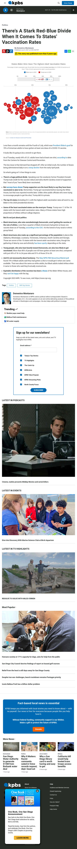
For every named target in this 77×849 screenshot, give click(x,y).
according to (62, 157)
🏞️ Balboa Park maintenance (15, 317)
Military (60, 754)
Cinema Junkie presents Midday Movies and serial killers (25, 482)
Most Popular (8, 607)
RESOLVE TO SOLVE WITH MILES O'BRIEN (18, 598)
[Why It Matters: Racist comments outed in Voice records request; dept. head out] (29, 746)
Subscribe (38, 390)
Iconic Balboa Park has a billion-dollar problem (21, 684)
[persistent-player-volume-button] (11, 10)
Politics (5, 25)
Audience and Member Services (59, 787)
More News (8, 739)
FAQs (51, 798)
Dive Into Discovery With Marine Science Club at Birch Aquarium (28, 540)
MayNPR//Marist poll (54, 258)
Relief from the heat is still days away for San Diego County (26, 670)
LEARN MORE (23, 837)
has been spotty (40, 243)
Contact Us (53, 795)
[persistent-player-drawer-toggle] (74, 10)
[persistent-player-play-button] (5, 10)
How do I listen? (55, 802)
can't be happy (13, 273)
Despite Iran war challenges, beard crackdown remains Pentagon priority (31, 677)
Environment (6, 754)
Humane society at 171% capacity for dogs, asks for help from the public (31, 657)
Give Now (68, 3)
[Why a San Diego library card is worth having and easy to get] (48, 746)
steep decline (34, 168)
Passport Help (54, 805)
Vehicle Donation (30, 844)
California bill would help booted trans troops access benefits (64, 761)
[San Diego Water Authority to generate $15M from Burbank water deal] (11, 746)
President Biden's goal (61, 145)
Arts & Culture (43, 754)
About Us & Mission (31, 787)
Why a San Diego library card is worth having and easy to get (47, 761)
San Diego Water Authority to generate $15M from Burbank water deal (10, 762)
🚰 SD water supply (11, 321)
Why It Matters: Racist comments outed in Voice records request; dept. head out (29, 762)
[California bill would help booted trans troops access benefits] (66, 746)
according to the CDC (34, 228)
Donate (38, 729)
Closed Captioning (55, 791)
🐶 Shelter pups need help (14, 313)
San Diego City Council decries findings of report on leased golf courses (31, 664)
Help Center (53, 809)
